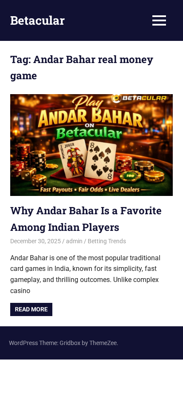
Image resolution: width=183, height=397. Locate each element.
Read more (31, 309)
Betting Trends (107, 241)
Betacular (37, 20)
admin (74, 241)
